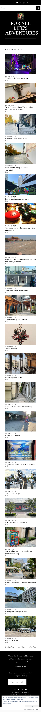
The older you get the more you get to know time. (20, 229)
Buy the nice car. (11, 641)
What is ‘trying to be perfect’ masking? (20, 583)
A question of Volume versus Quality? (20, 464)
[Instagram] (20, 3)
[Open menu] (20, 41)
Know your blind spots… (14, 435)
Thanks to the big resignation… (17, 78)
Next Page (33, 647)
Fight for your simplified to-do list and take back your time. (20, 261)
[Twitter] (17, 3)
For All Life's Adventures (21, 28)
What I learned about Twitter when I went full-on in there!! (19, 109)
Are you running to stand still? (17, 522)
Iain (6, 80)
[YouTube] (27, 3)
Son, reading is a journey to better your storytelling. (18, 553)
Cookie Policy (7, 703)
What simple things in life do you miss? (16, 169)
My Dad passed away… (14, 378)
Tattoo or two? (11, 349)
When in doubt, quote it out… (16, 139)
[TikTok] (24, 3)
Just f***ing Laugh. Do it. (15, 493)
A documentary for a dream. (16, 320)
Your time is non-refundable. (16, 291)
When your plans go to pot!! (16, 612)
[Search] (38, 8)
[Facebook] (13, 3)
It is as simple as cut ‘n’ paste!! (17, 199)
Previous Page (9, 647)
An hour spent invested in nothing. (19, 406)
